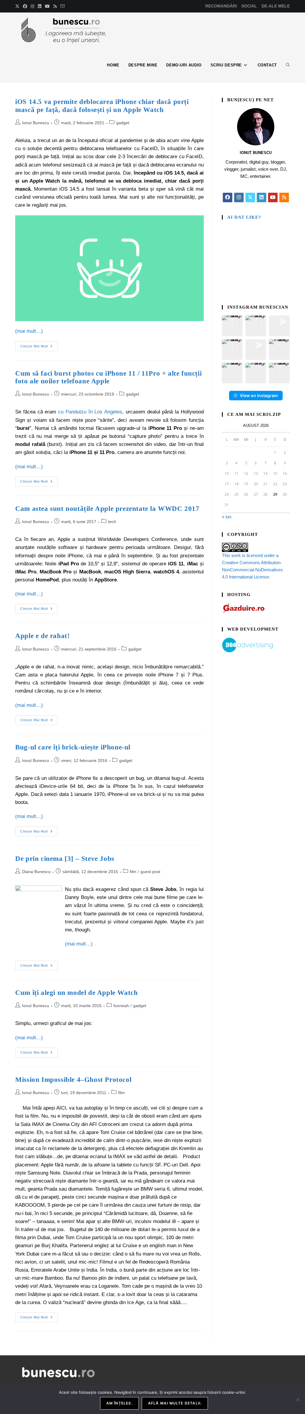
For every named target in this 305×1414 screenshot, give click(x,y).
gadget (122, 122)
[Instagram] (239, 197)
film (133, 871)
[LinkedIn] (261, 197)
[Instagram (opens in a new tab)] (32, 6)
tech (112, 521)
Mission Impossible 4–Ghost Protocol (73, 1079)
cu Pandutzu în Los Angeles (90, 412)
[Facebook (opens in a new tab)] (25, 6)
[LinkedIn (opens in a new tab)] (39, 6)
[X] (250, 197)
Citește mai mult (39, 344)
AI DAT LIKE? (244, 217)
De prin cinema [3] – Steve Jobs (64, 858)
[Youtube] (273, 197)
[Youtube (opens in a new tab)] (47, 6)
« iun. (227, 516)
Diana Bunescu (36, 871)
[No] (298, 1399)
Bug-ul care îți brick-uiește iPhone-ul (72, 747)
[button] (232, 325)
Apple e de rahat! (42, 636)
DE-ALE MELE (276, 6)
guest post (150, 871)
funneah (121, 1005)
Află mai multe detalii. (175, 1403)
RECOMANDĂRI (221, 6)
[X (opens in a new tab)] (18, 6)
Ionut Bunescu (35, 122)
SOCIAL (249, 6)
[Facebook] (227, 197)
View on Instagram (259, 395)
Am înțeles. (119, 1403)
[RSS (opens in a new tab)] (55, 6)
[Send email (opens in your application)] (62, 6)
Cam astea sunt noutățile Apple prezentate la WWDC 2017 (107, 508)
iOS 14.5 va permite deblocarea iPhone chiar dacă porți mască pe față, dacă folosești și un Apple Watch (102, 105)
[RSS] (284, 197)
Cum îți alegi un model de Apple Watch (76, 992)
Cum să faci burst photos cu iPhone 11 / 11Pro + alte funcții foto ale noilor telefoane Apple (108, 377)
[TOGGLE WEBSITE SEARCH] (287, 65)
